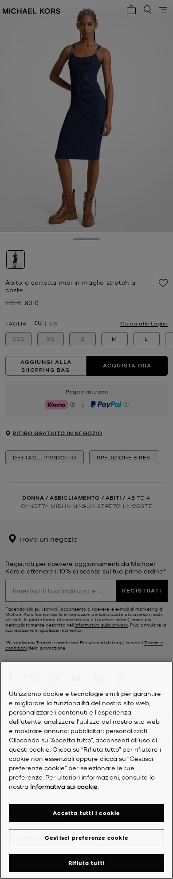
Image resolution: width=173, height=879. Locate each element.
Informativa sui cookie (64, 786)
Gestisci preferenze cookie (86, 837)
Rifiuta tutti (86, 863)
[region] (86, 770)
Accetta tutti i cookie (86, 813)
